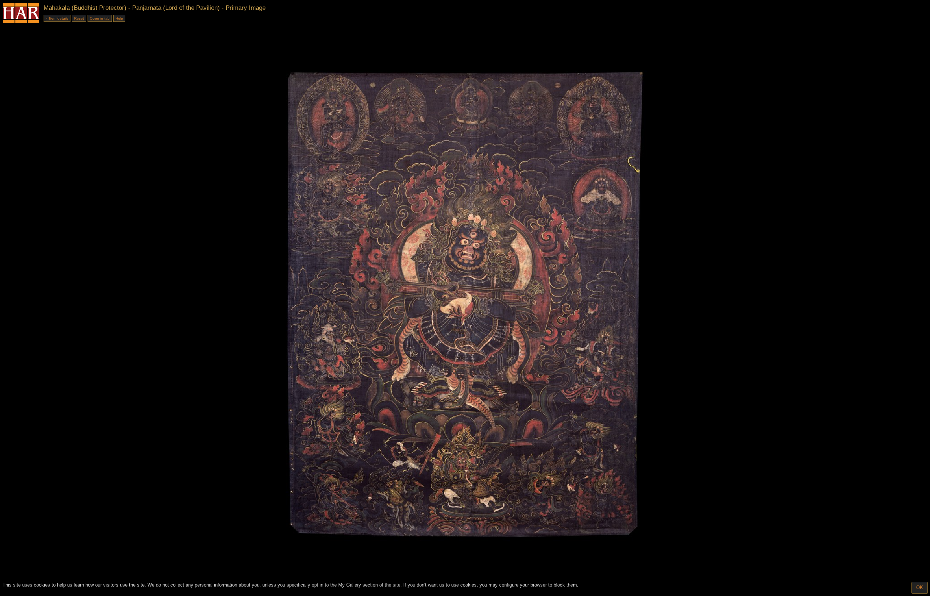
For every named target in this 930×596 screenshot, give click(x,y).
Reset (79, 18)
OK (919, 587)
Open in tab (100, 18)
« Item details (57, 18)
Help (119, 18)
